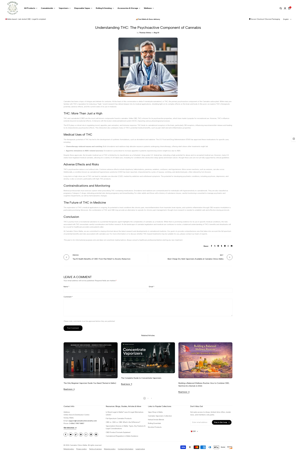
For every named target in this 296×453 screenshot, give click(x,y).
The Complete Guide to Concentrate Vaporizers (141, 378)
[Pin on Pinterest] (218, 246)
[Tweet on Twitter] (215, 246)
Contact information (125, 449)
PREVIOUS (76, 255)
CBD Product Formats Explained (118, 432)
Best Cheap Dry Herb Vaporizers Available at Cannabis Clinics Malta (195, 259)
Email (151, 287)
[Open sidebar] (293, 138)
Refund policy (69, 449)
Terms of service (95, 449)
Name (66, 287)
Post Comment (73, 328)
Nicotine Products (155, 427)
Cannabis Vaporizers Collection (160, 416)
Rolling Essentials (154, 423)
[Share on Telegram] (225, 246)
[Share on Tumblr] (221, 246)
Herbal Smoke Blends (156, 420)
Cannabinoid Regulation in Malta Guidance (122, 436)
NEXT (221, 255)
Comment (68, 297)
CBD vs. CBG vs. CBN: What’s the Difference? (123, 422)
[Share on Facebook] (211, 246)
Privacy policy (81, 449)
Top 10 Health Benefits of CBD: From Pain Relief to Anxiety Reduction (101, 259)
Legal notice (140, 449)
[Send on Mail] (231, 246)
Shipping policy (110, 449)
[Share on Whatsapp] (228, 246)
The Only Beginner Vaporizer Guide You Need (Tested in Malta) (90, 383)
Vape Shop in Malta (155, 412)
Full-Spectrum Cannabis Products (119, 418)
